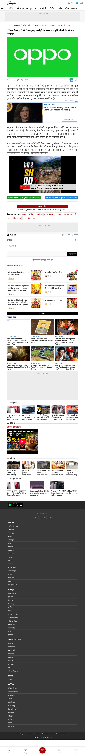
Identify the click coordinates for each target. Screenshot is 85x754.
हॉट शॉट (10, 597)
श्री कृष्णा (11, 654)
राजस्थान (10, 564)
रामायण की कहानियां (14, 218)
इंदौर (9, 543)
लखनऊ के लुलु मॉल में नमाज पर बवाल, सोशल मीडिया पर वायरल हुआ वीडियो (42, 210)
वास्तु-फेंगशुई (11, 705)
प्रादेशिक (10, 547)
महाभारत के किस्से (70, 214)
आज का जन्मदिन (13, 692)
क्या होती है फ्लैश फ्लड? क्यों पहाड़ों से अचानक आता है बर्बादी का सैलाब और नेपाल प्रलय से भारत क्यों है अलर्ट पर (43, 417)
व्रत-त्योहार (11, 664)
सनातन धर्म (11, 650)
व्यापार (10, 581)
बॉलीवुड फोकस (12, 621)
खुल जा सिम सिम (13, 614)
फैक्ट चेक (11, 578)
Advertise (37, 734)
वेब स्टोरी (10, 600)
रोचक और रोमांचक (29, 218)
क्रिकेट (52, 8)
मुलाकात (10, 635)
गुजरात (10, 557)
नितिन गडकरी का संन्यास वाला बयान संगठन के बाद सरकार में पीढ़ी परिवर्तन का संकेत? (72, 417)
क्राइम (10, 574)
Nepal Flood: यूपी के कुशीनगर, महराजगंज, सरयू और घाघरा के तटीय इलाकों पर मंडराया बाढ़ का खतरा (73, 472)
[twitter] (40, 517)
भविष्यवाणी (11, 647)
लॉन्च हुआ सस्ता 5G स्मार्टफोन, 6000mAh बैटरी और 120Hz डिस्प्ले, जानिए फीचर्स (13, 417)
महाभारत (11, 661)
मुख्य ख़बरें (17, 25)
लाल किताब (11, 702)
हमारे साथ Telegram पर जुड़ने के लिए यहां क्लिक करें (61, 198)
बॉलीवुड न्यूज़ (12, 593)
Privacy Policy (64, 734)
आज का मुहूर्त (12, 695)
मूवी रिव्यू (10, 604)
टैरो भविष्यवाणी (12, 709)
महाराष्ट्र (10, 561)
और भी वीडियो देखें (14, 427)
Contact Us (54, 734)
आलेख (10, 607)
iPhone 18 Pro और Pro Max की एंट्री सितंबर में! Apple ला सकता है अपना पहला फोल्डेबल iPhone (64, 493)
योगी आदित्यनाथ (13, 526)
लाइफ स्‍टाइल (48, 214)
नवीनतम (13, 458)
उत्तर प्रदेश (11, 529)
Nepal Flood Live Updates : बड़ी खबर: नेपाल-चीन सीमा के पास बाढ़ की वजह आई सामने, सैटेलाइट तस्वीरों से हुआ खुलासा (43, 472)
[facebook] (35, 517)
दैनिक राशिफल (12, 688)
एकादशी (10, 643)
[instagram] (50, 517)
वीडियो (12, 423)
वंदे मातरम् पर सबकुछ (24, 8)
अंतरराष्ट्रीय (11, 540)
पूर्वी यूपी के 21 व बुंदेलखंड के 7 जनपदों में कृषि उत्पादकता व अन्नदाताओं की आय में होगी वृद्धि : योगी (28, 472)
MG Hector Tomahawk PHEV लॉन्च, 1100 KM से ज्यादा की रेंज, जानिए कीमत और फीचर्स (28, 417)
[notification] (82, 3)
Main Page (20, 734)
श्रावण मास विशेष (41, 8)
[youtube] (45, 517)
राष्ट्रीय (24, 25)
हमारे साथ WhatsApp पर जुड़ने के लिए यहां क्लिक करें (24, 198)
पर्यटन (10, 611)
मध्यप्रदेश (11, 550)
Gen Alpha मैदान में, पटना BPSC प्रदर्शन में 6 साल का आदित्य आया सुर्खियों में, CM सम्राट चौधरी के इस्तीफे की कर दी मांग (58, 417)
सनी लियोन (11, 628)
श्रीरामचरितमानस (71, 8)
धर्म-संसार (58, 214)
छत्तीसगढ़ (11, 554)
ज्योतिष (59, 8)
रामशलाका (11, 712)
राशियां (10, 699)
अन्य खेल (10, 680)
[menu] (3, 3)
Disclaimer (45, 734)
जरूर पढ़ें (13, 402)
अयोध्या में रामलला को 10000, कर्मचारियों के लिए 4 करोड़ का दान (58, 472)
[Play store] (77, 3)
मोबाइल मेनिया (15, 478)
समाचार (3, 8)
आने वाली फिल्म (13, 617)
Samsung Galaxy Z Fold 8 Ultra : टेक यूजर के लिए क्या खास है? (39, 493)
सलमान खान (11, 624)
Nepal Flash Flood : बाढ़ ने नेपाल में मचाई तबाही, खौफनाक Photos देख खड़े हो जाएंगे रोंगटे (13, 472)
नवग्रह (10, 723)
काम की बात (12, 567)
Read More (24, 187)
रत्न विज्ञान (11, 726)
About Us (29, 734)
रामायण (10, 657)
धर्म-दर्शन (10, 667)
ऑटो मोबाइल (12, 571)
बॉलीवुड (12, 8)
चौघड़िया (10, 716)
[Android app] (15, 505)
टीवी (9, 631)
